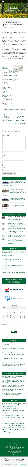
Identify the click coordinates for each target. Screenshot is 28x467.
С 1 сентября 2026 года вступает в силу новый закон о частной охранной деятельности (13, 377)
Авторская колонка (14, 248)
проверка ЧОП (14, 427)
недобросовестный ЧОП (6, 419)
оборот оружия (15, 419)
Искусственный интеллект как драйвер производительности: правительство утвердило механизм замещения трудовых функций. (13, 364)
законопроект (14, 413)
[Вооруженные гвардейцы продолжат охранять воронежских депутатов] (18, 68)
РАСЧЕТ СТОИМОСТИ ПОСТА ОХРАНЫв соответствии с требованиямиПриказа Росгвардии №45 (14, 281)
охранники (16, 425)
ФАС (12, 406)
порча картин (22, 109)
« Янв (3, 324)
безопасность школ (18, 410)
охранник (10, 425)
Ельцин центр (16, 109)
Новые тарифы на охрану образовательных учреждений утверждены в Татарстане (11, 394)
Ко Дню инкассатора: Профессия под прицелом (13, 348)
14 (3, 315)
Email (4, 155)
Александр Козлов (6, 403)
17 (14, 315)
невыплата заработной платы (18, 417)
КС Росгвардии (5, 404)
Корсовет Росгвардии (13, 404)
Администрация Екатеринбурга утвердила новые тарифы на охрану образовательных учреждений (16, 225)
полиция (21, 425)
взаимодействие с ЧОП (7, 412)
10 (14, 312)
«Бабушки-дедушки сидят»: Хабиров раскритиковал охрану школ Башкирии (13, 390)
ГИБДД (24, 403)
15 (7, 315)
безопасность (7, 410)
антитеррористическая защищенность (10, 408)
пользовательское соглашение (9, 464)
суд (3, 429)
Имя (3, 150)
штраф (8, 432)
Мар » (6, 324)
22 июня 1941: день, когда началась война (12, 358)
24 (14, 317)
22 (7, 317)
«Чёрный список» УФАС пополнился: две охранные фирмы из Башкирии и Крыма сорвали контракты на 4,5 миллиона (13, 381)
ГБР (22, 403)
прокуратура (21, 427)
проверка (10, 427)
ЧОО (18, 406)
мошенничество (18, 415)
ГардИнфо (14, 8)
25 (17, 317)
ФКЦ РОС (15, 406)
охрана (5, 421)
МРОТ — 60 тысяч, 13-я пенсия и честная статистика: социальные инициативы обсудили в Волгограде (13, 386)
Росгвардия (6, 406)
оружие (20, 419)
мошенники (10, 415)
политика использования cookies (16, 462)
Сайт (3, 159)
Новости (11, 27)
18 (17, 315)
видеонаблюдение (16, 412)
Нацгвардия (21, 404)
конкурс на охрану (21, 413)
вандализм (11, 109)
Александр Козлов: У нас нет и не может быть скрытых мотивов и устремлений (17, 205)
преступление (5, 427)
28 (3, 320)
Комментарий (6, 135)
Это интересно (14, 340)
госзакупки (5, 414)
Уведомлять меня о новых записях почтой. (12, 170)
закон (10, 413)
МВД (18, 404)
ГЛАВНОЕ (14, 178)
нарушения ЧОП (7, 417)
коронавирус (5, 415)
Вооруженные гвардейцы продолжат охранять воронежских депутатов (16, 75)
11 (17, 312)
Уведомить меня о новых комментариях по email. (12, 166)
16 (10, 315)
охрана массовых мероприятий (13, 421)
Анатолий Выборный (15, 403)
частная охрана (19, 429)
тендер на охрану (9, 429)
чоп (4, 431)
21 (3, 317)
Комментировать (7, 28)
